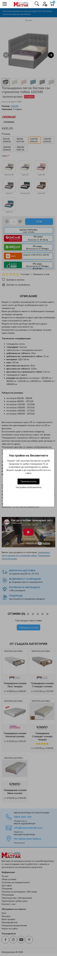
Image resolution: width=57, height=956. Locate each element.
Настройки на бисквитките (28, 487)
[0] (52, 4)
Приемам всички (28, 481)
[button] (5, 3)
